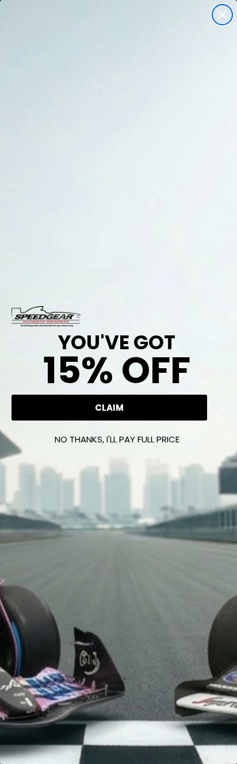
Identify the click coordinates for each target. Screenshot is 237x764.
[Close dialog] (222, 15)
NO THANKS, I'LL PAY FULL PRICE (117, 439)
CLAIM (109, 408)
